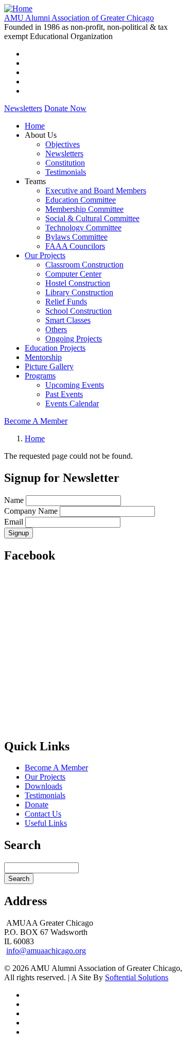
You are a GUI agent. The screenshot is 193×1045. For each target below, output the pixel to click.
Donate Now (65, 108)
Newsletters (23, 108)
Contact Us (43, 813)
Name (14, 500)
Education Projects (55, 348)
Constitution (65, 162)
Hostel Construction (77, 283)
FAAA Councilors (75, 246)
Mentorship (43, 357)
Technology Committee (83, 227)
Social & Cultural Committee (92, 218)
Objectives (62, 144)
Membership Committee (84, 209)
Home (35, 125)
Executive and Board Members (95, 190)
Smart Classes (68, 320)
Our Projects (45, 255)
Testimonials (65, 172)
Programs (40, 375)
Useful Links (46, 823)
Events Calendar (72, 403)
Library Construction (79, 292)
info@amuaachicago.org (46, 950)
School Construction (78, 311)
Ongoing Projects (73, 338)
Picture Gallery (49, 366)
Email (13, 521)
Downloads (43, 786)
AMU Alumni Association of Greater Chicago (79, 17)
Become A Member (35, 421)
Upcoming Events (74, 385)
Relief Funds (66, 301)
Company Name (31, 511)
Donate (36, 804)
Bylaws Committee (76, 236)
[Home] (18, 8)
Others (56, 329)
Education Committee (80, 199)
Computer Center (73, 273)
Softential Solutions (136, 977)
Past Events (64, 394)
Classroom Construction (84, 264)
